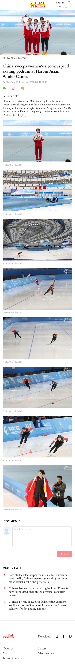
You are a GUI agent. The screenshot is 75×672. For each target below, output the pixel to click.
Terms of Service (12, 658)
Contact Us (9, 653)
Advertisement (46, 653)
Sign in (60, 2)
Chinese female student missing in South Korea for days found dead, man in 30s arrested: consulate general (39, 592)
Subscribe (63, 7)
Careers (42, 648)
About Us (8, 648)
